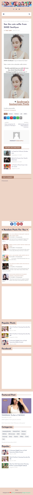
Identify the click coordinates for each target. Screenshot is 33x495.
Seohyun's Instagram (10, 110)
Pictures (11, 113)
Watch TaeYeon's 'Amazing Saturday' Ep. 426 (19, 328)
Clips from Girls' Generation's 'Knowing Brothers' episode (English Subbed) (19, 464)
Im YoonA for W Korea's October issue (20, 152)
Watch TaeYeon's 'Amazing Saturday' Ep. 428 (19, 334)
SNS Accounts (12, 434)
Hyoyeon (24, 431)
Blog (14, 492)
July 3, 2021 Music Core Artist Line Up (19, 255)
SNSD (9, 21)
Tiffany (21, 436)
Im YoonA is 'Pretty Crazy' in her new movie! (20, 165)
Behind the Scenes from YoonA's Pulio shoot (20, 159)
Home (5, 21)
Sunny (10, 436)
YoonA (26, 436)
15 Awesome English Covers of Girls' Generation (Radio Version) (18, 341)
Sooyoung (5, 436)
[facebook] (13, 9)
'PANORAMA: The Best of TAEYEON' (13, 415)
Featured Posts (16, 431)
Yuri (3, 439)
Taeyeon (16, 436)
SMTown (4, 434)
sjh (21, 113)
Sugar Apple (9, 30)
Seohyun (17, 113)
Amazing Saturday (7, 431)
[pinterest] (19, 9)
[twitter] (16, 9)
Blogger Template (26, 492)
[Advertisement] (16, 302)
